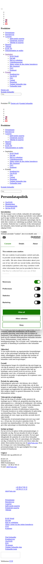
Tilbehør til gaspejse (17, 42)
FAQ (11, 68)
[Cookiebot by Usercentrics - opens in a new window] (30, 237)
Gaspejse (8, 37)
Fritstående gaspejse (17, 40)
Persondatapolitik (11, 206)
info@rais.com (33, 443)
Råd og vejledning (16, 60)
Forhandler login (15, 86)
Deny (21, 325)
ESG (11, 78)
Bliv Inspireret (15, 66)
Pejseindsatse (9, 33)
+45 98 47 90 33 (21, 487)
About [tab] (35, 243)
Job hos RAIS (10, 208)
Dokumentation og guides (14, 50)
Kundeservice (14, 74)
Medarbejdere (10, 204)
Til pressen (9, 545)
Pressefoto (13, 82)
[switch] (37, 288)
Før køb (12, 58)
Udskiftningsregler (16, 62)
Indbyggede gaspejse (17, 38)
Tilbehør (8, 46)
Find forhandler (10, 537)
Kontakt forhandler (7, 92)
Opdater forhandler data (18, 84)
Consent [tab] (7, 243)
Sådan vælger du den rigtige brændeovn (23, 64)
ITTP (11, 561)
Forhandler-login (11, 549)
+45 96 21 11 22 (21, 489)
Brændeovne (9, 35)
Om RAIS (13, 76)
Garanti (12, 80)
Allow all (21, 312)
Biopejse (8, 44)
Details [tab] (21, 243)
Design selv (5, 90)
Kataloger (13, 70)
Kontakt (8, 72)
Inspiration (9, 54)
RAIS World (14, 56)
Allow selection (21, 319)
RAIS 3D (8, 48)
